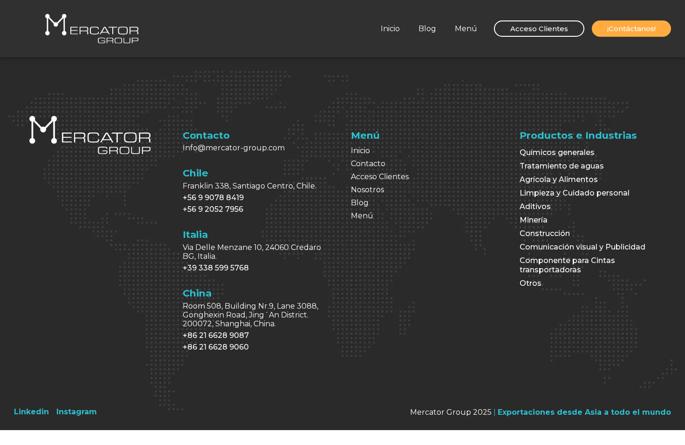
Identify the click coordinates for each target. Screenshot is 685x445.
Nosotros (367, 189)
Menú (466, 28)
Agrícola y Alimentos (559, 179)
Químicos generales (557, 152)
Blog (427, 28)
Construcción (545, 233)
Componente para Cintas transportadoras (567, 265)
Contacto (368, 163)
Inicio (390, 28)
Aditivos (535, 206)
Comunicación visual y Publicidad (582, 247)
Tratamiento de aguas (562, 166)
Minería (534, 220)
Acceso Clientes (380, 176)
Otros (530, 283)
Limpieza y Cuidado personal (575, 193)
